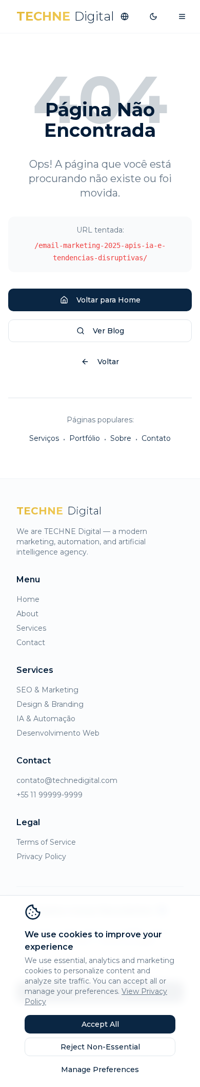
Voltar (108, 361)
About (27, 613)
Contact (30, 642)
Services (31, 628)
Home (27, 599)
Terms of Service (46, 842)
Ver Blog (108, 330)
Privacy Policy (41, 856)
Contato (156, 438)
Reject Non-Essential (100, 1047)
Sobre (120, 438)
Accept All (100, 1024)
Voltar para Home (108, 300)
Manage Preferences (100, 1069)
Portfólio (84, 438)
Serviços (44, 438)
